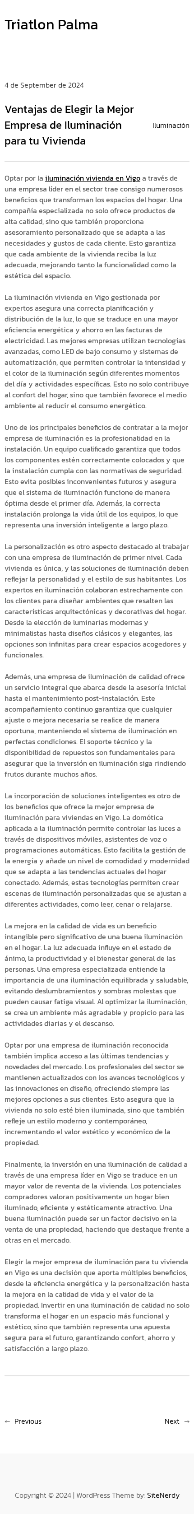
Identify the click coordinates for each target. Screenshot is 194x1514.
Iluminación (170, 125)
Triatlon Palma (51, 24)
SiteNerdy (163, 1495)
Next (172, 1421)
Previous (28, 1421)
